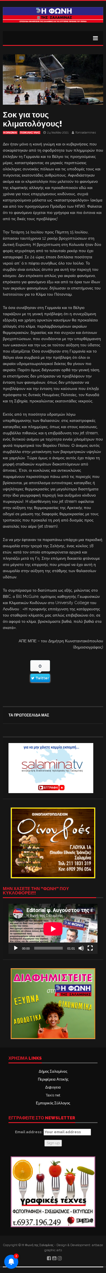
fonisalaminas (85, 132)
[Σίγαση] (81, 948)
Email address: (29, 1132)
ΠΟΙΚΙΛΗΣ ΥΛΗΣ (30, 132)
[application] (53, 929)
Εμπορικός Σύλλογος (53, 1103)
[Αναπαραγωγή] (16, 948)
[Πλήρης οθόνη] (90, 948)
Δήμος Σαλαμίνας (53, 1071)
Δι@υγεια (53, 1087)
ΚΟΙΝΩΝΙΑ (10, 132)
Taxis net (53, 1095)
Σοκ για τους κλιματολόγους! (32, 119)
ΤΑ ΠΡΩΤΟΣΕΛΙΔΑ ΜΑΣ (28, 715)
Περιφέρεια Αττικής (53, 1079)
